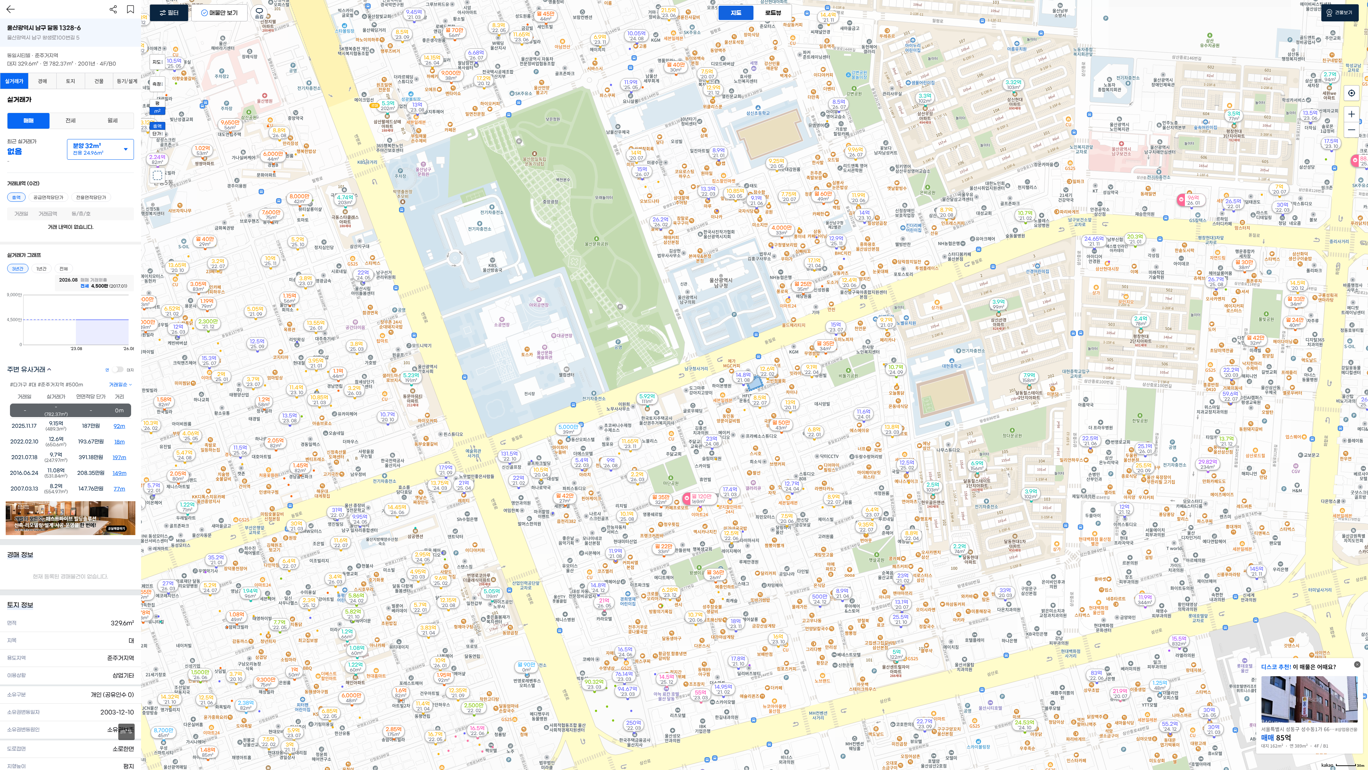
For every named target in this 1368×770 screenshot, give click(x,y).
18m (119, 442)
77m (119, 489)
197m (119, 457)
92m (119, 426)
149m (119, 473)
